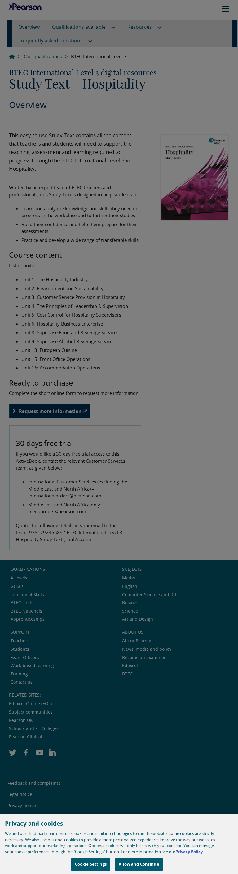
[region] (119, 844)
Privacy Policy (189, 851)
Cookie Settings (91, 864)
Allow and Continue (139, 864)
